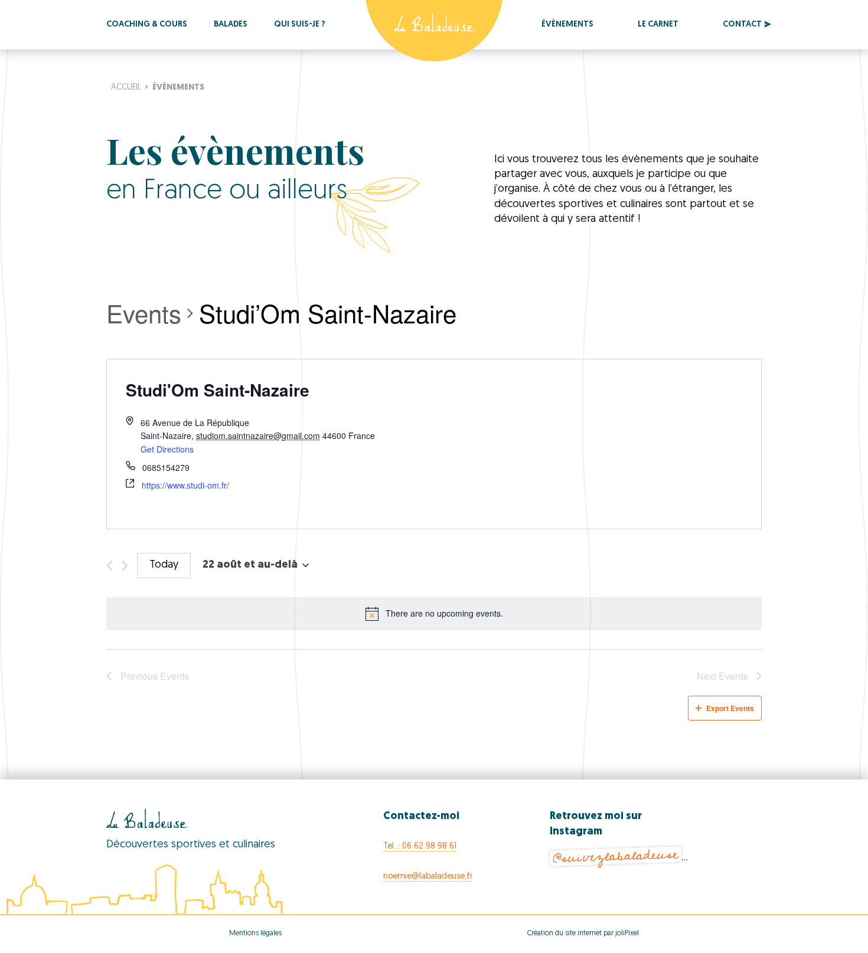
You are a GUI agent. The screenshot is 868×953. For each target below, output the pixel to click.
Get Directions (167, 449)
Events (143, 313)
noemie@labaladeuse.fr (427, 876)
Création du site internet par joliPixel (583, 933)
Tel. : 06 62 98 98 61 (419, 846)
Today (163, 565)
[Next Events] (125, 565)
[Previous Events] (109, 565)
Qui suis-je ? (299, 24)
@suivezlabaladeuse (615, 856)
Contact (742, 24)
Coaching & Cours (146, 24)
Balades (230, 24)
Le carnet (658, 24)
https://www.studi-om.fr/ (185, 485)
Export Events (730, 708)
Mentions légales (255, 933)
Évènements (567, 24)
